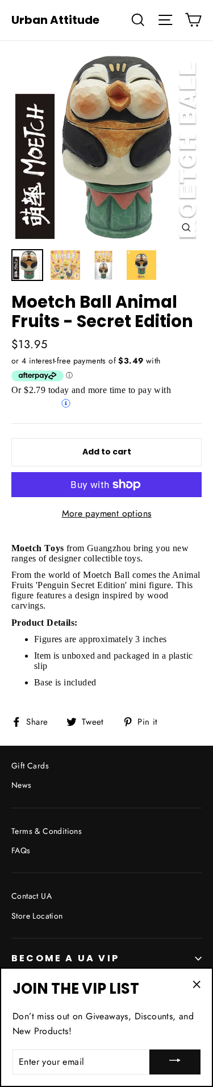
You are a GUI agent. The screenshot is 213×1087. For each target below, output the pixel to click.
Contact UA (31, 896)
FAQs (21, 850)
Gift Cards (30, 765)
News (21, 785)
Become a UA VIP (65, 958)
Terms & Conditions (46, 831)
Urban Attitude (55, 20)
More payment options (107, 513)
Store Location (37, 915)
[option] (106, 147)
